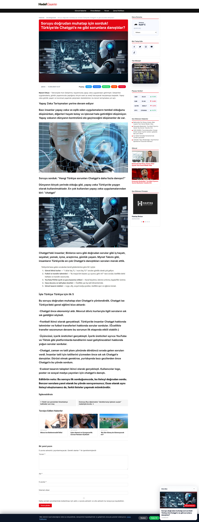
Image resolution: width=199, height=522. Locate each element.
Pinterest (122, 86)
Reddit (114, 86)
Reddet (143, 518)
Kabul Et (154, 518)
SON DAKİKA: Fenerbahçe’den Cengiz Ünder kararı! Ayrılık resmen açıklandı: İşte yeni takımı (145, 131)
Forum (106, 11)
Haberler (41, 17)
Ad (40, 474)
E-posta (42, 482)
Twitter (89, 86)
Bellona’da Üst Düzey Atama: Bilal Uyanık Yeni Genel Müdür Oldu (144, 123)
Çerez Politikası (118, 11)
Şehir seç (137, 28)
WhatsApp (106, 86)
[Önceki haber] (151, 67)
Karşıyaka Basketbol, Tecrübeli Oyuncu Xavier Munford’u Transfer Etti (145, 127)
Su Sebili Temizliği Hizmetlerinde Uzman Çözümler (143, 136)
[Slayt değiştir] (141, 221)
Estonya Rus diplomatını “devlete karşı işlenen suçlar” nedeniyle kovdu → (100, 403)
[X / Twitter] (140, 46)
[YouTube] (151, 46)
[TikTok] (134, 52)
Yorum (42, 454)
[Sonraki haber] (155, 67)
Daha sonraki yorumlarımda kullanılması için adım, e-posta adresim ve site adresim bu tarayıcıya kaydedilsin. (81, 501)
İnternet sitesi (44, 490)
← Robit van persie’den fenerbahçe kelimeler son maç (54, 403)
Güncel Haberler (80, 11)
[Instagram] (145, 46)
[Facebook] (134, 46)
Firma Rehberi (95, 11)
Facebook (97, 86)
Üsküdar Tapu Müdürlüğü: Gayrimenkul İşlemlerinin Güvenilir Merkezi (146, 140)
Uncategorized (51, 17)
